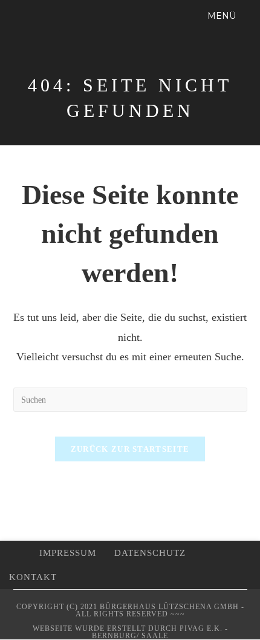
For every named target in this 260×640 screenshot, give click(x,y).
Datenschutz (150, 553)
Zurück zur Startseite (130, 449)
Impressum (67, 553)
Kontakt (33, 577)
